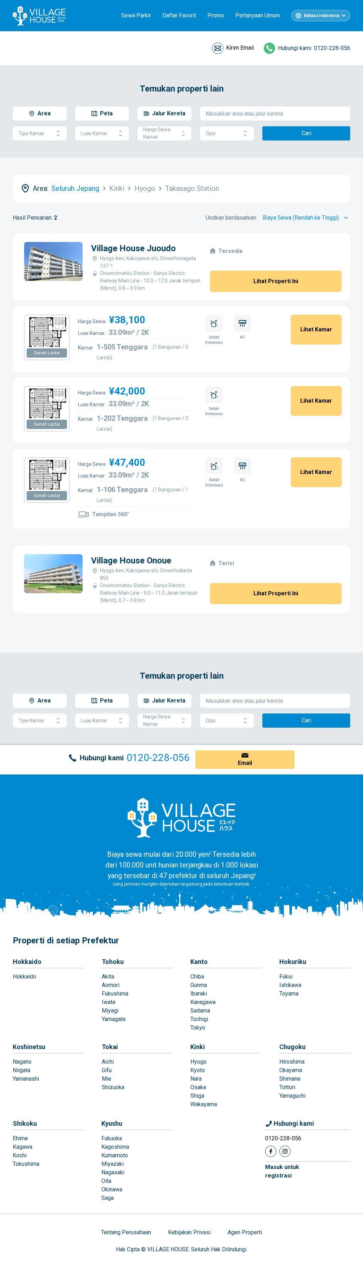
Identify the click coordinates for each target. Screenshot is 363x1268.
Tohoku (113, 961)
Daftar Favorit (179, 15)
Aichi (108, 1061)
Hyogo (198, 1061)
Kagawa (22, 1146)
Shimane (290, 1078)
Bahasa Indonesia (321, 15)
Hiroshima (292, 1061)
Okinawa (111, 1189)
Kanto (199, 961)
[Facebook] (271, 1151)
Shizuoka (113, 1087)
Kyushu (111, 1123)
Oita (106, 1181)
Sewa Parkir (136, 15)
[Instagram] (285, 1151)
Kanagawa (203, 1002)
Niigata (21, 1070)
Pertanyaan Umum (257, 15)
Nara (196, 1078)
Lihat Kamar (316, 329)
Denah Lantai (47, 353)
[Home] (181, 817)
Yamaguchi (292, 1095)
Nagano (22, 1061)
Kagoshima (115, 1146)
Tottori (287, 1087)
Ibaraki (198, 993)
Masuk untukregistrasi (282, 1171)
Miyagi (110, 1010)
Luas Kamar (94, 133)
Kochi (20, 1155)
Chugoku (292, 1047)
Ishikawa (290, 985)
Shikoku (25, 1123)
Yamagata (113, 1019)
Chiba (197, 976)
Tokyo (197, 1027)
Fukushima (115, 993)
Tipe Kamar (31, 133)
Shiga (197, 1095)
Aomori (110, 985)
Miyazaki (112, 1164)
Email (245, 763)
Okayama (290, 1070)
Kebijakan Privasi (189, 1232)
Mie (106, 1078)
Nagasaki (112, 1172)
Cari (306, 133)
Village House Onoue (131, 561)
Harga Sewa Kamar (157, 133)
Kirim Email (240, 47)
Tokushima (26, 1164)
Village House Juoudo (133, 248)
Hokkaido (27, 961)
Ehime (20, 1138)
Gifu (107, 1070)
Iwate (109, 1002)
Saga (107, 1198)
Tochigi (199, 1019)
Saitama (200, 1010)
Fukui (285, 976)
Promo (215, 15)
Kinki (197, 1047)
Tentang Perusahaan (126, 1232)
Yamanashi (26, 1078)
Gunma (198, 985)
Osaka (198, 1087)
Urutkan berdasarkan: (231, 217)
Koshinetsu (29, 1047)
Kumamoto (114, 1155)
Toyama (288, 993)
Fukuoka (111, 1138)
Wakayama (203, 1104)
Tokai (110, 1047)
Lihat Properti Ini (275, 281)
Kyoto (197, 1070)
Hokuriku (292, 961)
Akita (108, 976)
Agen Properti (245, 1232)
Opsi (211, 133)
